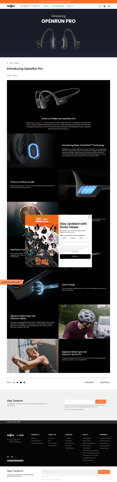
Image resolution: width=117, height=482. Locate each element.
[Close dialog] (89, 216)
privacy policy (75, 251)
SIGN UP (75, 256)
